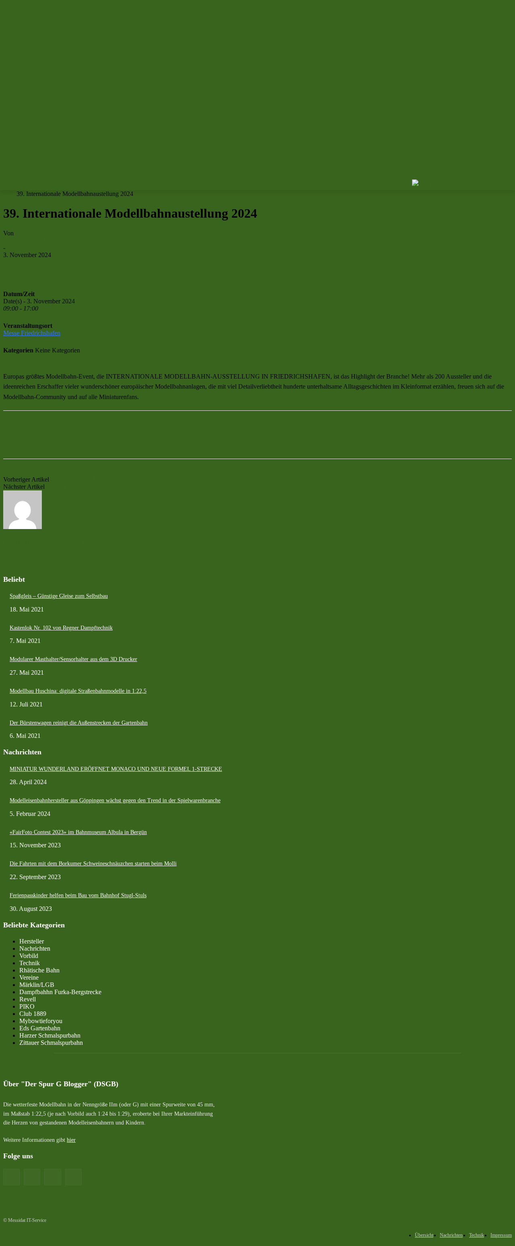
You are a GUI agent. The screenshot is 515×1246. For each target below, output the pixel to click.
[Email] (105, 267)
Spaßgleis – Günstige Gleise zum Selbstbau (59, 596)
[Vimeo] (496, 174)
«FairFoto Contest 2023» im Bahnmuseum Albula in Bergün (78, 832)
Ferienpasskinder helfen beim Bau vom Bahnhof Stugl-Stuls (78, 895)
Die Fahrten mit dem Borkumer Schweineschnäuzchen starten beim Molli (93, 864)
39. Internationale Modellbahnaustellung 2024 (107, 479)
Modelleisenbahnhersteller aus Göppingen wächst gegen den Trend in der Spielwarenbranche (115, 800)
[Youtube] (507, 174)
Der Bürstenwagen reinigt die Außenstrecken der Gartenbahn (79, 723)
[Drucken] (76, 267)
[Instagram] (473, 174)
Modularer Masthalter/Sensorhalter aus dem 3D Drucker (73, 659)
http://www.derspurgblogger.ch (42, 541)
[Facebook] (462, 174)
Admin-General (23, 240)
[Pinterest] (192, 267)
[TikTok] (52, 1177)
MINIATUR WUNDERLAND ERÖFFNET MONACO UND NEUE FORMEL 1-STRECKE (116, 769)
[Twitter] (485, 174)
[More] (279, 267)
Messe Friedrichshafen (31, 333)
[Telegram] (250, 267)
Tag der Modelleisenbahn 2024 (84, 486)
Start (9, 193)
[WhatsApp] (221, 267)
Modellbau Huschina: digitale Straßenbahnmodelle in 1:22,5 (78, 691)
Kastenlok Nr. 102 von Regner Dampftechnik (61, 628)
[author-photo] (22, 526)
